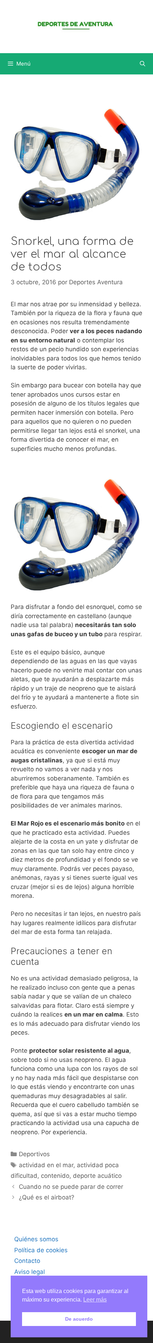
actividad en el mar (46, 1165)
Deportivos (34, 1154)
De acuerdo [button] (79, 1319)
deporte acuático (97, 1175)
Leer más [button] (95, 1300)
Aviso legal (29, 1271)
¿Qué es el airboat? (46, 1197)
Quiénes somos (36, 1239)
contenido (55, 1175)
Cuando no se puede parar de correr (71, 1186)
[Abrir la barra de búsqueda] (142, 63)
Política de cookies (41, 1250)
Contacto (27, 1260)
